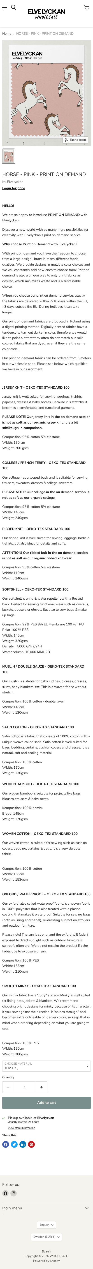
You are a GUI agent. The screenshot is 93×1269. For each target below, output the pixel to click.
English (44, 1225)
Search (46, 1252)
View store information (21, 1128)
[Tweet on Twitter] (14, 1144)
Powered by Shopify (46, 1261)
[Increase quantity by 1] (41, 1087)
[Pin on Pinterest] (31, 1144)
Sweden (44, 1237)
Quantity (8, 1077)
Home (6, 34)
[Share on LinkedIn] (22, 1144)
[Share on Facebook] (5, 1144)
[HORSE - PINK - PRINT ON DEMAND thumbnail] (8, 156)
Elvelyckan (15, 181)
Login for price (13, 188)
